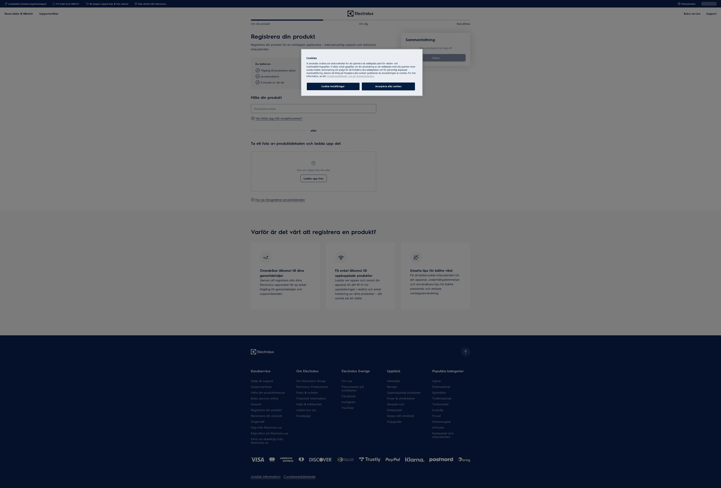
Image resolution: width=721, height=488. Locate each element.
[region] (362, 72)
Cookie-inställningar (333, 86)
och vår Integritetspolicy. (361, 76)
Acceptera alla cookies (388, 86)
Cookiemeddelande (337, 76)
